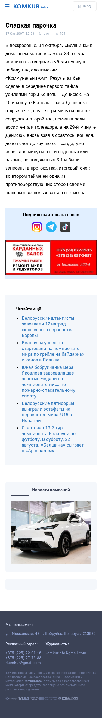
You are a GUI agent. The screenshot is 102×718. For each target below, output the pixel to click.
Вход (87, 6)
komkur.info (33, 681)
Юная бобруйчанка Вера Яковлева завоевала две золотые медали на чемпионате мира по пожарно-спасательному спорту (48, 381)
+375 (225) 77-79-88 (23, 658)
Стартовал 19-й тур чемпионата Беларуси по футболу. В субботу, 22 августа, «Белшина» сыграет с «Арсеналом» (53, 439)
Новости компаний (51, 490)
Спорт (44, 33)
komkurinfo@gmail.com (65, 653)
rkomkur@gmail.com (23, 662)
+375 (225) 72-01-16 (23, 653)
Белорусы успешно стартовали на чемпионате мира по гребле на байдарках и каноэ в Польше (53, 351)
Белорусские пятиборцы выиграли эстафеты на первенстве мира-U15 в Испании (48, 411)
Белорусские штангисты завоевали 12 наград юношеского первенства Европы (48, 326)
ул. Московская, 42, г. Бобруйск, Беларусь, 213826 (50, 633)
